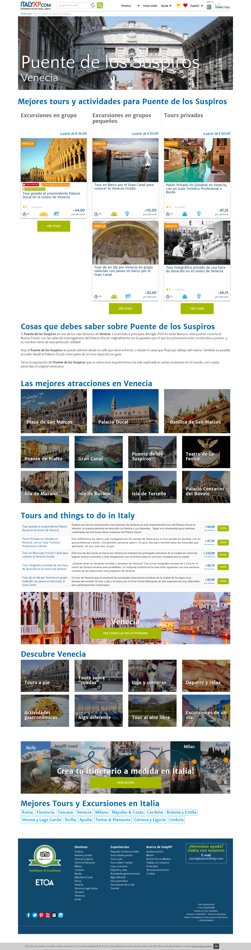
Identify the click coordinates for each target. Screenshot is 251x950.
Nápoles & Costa (127, 812)
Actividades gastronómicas (125, 873)
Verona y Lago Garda (41, 820)
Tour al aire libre (119, 881)
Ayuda (164, 5)
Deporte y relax (118, 870)
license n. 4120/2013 (196, 914)
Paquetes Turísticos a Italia (124, 851)
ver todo (54, 226)
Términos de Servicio (157, 870)
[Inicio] (36, 5)
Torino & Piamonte (112, 820)
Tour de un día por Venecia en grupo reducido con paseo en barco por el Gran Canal (44, 581)
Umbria (176, 820)
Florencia (45, 812)
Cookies (150, 873)
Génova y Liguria (150, 820)
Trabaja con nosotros (157, 862)
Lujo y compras (118, 866)
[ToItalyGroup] (218, 6)
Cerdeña (155, 812)
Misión (150, 855)
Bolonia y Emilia (181, 812)
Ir (100, 5)
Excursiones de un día (122, 884)
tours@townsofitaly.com (206, 859)
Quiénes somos (154, 851)
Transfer (114, 888)
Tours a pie (116, 859)
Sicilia (70, 820)
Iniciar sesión (150, 5)
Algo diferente (118, 877)
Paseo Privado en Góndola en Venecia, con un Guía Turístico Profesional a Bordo (41, 542)
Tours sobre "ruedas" (121, 862)
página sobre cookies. (202, 946)
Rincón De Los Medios (158, 859)
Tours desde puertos (121, 855)
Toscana (65, 812)
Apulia (86, 820)
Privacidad (152, 866)
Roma (27, 812)
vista (223, 528)
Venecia (46, 13)
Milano (101, 812)
